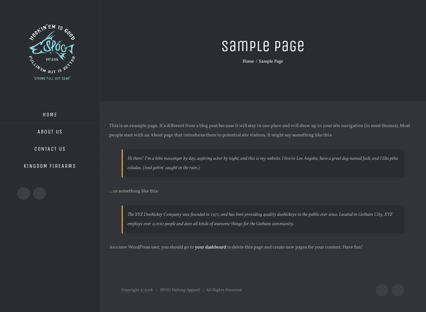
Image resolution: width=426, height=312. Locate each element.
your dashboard (210, 247)
